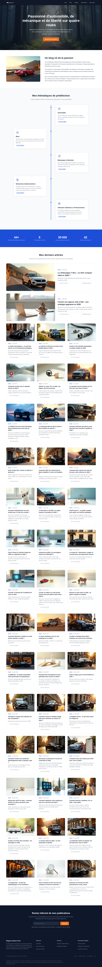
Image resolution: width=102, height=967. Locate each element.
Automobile (38, 943)
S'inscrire (64, 923)
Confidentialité (90, 956)
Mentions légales (81, 943)
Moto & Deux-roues (40, 946)
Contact (75, 956)
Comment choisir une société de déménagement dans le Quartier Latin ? (20, 760)
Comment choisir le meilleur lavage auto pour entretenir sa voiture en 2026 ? (50, 718)
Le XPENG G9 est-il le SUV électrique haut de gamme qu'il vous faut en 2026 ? (20, 428)
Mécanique (92, 2)
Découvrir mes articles (51, 39)
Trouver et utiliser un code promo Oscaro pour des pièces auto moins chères (50, 594)
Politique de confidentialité (83, 946)
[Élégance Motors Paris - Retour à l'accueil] (10, 2)
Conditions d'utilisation (83, 949)
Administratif (84, 2)
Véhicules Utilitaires (40, 949)
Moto (70, 2)
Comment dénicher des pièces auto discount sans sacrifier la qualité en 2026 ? (80, 428)
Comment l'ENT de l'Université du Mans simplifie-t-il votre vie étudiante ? (50, 472)
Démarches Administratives (63, 943)
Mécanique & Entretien (62, 946)
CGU (95, 956)
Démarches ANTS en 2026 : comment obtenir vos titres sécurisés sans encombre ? (20, 802)
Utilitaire (76, 2)
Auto (66, 2)
